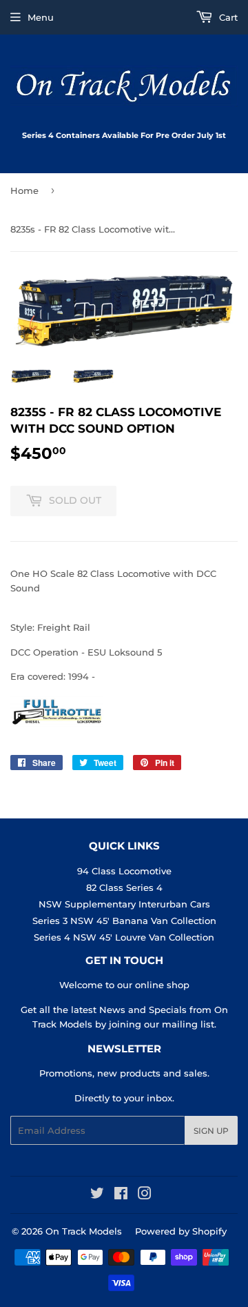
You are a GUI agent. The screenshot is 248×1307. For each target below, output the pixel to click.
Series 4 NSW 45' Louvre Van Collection (124, 937)
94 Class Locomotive (124, 870)
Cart (227, 17)
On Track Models (83, 1231)
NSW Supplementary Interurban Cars (124, 904)
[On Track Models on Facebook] (121, 1195)
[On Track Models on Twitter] (97, 1195)
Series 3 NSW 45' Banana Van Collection (124, 920)
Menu (41, 17)
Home (24, 190)
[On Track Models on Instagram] (145, 1195)
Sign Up (211, 1131)
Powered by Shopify (181, 1231)
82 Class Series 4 (124, 887)
